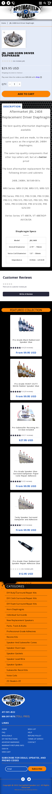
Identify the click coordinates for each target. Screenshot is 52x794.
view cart (6, 752)
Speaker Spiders (14, 664)
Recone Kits (12, 637)
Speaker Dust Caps (16, 648)
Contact (32, 742)
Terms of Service (35, 739)
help (30, 732)
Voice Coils (12, 675)
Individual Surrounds (17, 615)
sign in (5, 748)
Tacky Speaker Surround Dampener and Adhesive (26, 518)
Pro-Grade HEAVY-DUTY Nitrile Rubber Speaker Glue (26, 385)
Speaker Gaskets (15, 653)
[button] (13, 61)
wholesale (7, 735)
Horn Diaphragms (15, 609)
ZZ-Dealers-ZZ (14, 681)
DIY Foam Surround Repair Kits (22, 603)
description (12, 106)
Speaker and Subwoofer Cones (22, 642)
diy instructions (10, 739)
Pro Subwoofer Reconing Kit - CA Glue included (26, 428)
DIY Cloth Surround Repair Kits (22, 598)
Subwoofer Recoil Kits (17, 670)
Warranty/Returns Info (13, 745)
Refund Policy (34, 735)
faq (3, 732)
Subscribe (37, 768)
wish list (32, 729)
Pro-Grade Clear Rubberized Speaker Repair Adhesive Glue (26, 562)
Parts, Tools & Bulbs (17, 626)
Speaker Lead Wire (16, 659)
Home (3, 23)
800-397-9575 (16, 716)
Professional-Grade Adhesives (21, 631)
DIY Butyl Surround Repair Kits (22, 592)
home (4, 729)
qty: (4, 84)
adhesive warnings (10, 742)
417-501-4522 (8, 712)
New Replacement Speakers (20, 620)
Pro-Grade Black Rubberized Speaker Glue (26, 341)
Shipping (5, 73)
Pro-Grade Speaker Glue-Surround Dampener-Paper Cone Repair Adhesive (26, 473)
